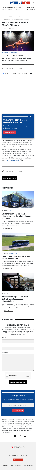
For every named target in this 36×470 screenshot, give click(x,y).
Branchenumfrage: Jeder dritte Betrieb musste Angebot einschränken (15, 299)
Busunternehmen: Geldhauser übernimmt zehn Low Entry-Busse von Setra (16, 216)
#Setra (11, 210)
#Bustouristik (13, 253)
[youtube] (15, 436)
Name (3, 345)
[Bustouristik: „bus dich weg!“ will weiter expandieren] (18, 242)
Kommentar (5, 352)
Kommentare (9, 68)
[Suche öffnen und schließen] (32, 2)
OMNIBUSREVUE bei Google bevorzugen (17, 73)
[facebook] (11, 436)
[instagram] (20, 436)
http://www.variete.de (12, 160)
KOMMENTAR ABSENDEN (18, 382)
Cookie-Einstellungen (28, 465)
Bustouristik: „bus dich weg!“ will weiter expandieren (16, 257)
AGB (12, 465)
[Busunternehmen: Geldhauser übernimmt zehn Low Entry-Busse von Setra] (18, 199)
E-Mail (4, 338)
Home (3, 17)
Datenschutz (18, 465)
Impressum (5, 465)
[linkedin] (25, 436)
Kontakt (24, 455)
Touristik (18, 17)
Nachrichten (10, 17)
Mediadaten (13, 455)
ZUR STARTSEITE (9, 178)
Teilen (20, 68)
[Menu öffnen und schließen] (3, 2)
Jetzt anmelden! (10, 132)
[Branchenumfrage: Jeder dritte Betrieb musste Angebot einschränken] (18, 282)
